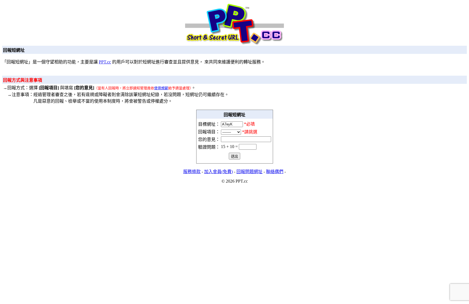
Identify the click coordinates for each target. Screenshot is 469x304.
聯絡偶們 (274, 171)
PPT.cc (105, 62)
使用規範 (161, 88)
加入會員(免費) (218, 171)
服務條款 (192, 171)
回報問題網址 (249, 171)
